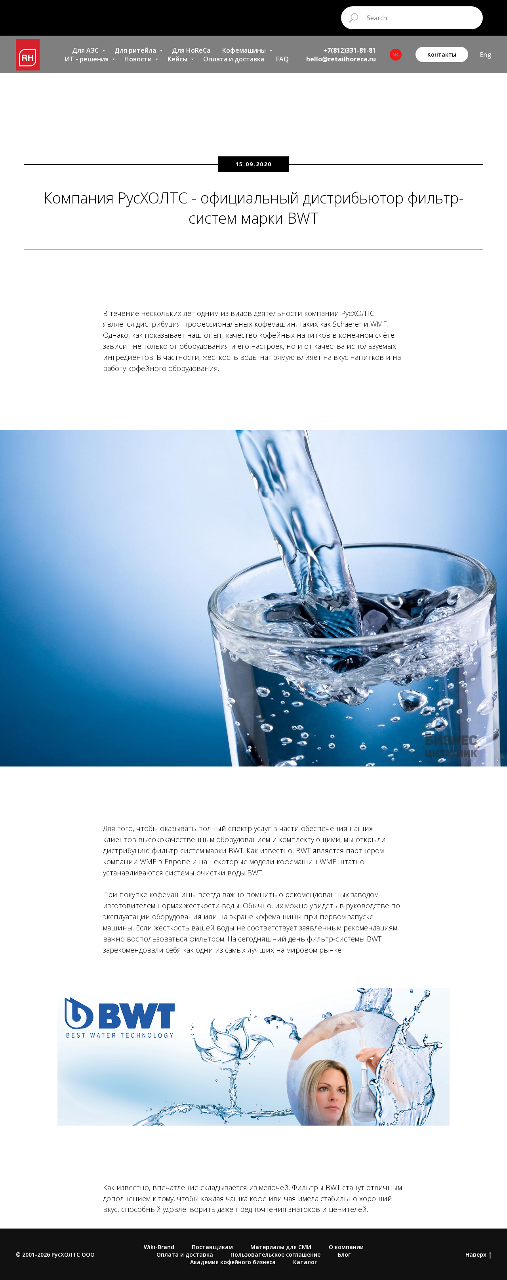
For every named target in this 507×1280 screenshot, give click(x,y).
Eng (485, 54)
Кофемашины (244, 50)
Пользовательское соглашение (275, 1254)
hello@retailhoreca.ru (341, 59)
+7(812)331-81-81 (349, 50)
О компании (346, 1247)
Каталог (305, 1262)
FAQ (282, 59)
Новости (138, 59)
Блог (344, 1254)
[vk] (396, 55)
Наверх (475, 1254)
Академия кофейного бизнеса (233, 1262)
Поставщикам (212, 1247)
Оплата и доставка (233, 59)
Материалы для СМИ (280, 1247)
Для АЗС (86, 50)
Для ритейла (136, 50)
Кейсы (178, 59)
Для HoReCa (191, 50)
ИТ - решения (87, 59)
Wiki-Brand (159, 1247)
